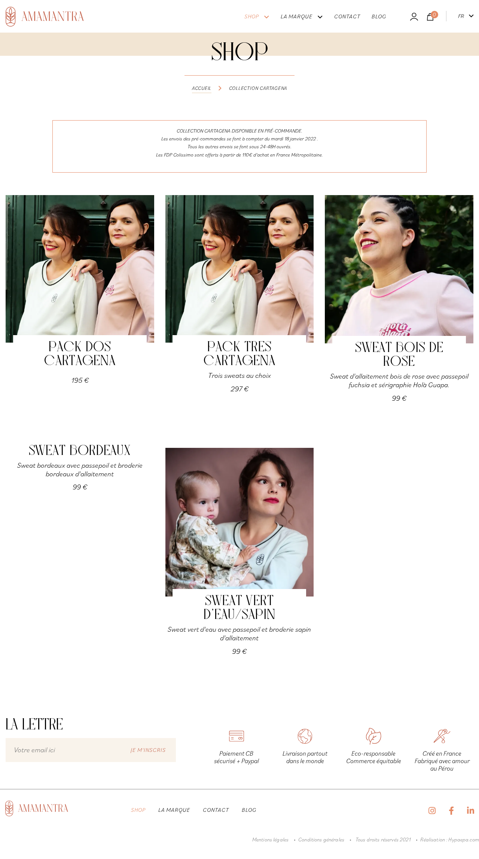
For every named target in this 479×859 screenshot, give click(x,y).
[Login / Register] (414, 17)
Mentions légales (270, 839)
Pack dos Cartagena (80, 354)
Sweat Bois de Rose (399, 355)
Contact (347, 16)
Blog (379, 16)
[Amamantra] (45, 17)
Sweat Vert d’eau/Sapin (239, 608)
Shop (251, 16)
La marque (296, 16)
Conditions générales (321, 839)
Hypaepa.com (463, 839)
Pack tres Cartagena (239, 354)
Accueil (201, 88)
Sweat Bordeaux (80, 451)
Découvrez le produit (80, 270)
